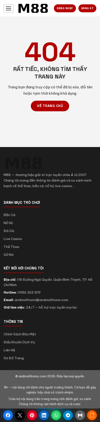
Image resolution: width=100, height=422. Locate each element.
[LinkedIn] (44, 415)
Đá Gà (9, 231)
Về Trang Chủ (50, 106)
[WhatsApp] (56, 415)
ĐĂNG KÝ (87, 8)
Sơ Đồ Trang (14, 358)
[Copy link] (92, 415)
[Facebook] (8, 415)
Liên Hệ (9, 350)
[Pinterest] (32, 415)
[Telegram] (68, 415)
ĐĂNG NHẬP (65, 8)
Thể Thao (11, 247)
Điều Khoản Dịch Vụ (19, 342)
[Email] (80, 415)
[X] (20, 415)
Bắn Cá (9, 215)
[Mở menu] (8, 8)
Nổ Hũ (8, 223)
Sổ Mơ (9, 255)
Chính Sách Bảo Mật (20, 334)
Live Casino (13, 239)
